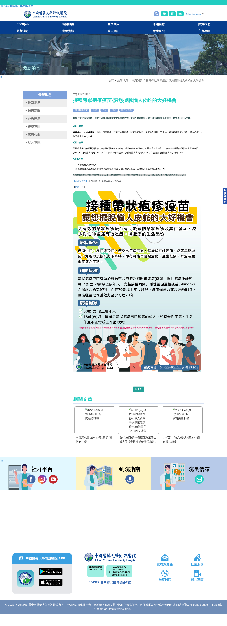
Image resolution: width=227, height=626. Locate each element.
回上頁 (138, 389)
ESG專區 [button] (23, 24)
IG (42, 479)
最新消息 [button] (23, 31)
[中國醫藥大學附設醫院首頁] (45, 14)
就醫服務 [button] (68, 24)
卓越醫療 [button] (159, 24)
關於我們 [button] (204, 24)
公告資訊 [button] (113, 31)
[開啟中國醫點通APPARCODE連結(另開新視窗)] (25, 578)
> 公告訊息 (33, 118)
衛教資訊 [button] (68, 31)
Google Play (51, 573)
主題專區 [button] (204, 31)
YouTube (53, 479)
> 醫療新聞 (33, 110)
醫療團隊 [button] (113, 24)
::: (3, 2)
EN (180, 13)
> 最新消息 (33, 102)
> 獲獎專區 (33, 126)
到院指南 (129, 479)
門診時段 (79, 187)
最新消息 (137, 80)
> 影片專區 (33, 142)
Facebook (31, 479)
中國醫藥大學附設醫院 (109, 557)
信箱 (199, 479)
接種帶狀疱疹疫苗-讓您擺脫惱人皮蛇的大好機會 (175, 80)
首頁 (111, 80)
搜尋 (156, 13)
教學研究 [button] (159, 31)
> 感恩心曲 (33, 134)
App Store (51, 584)
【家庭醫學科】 (80, 181)
